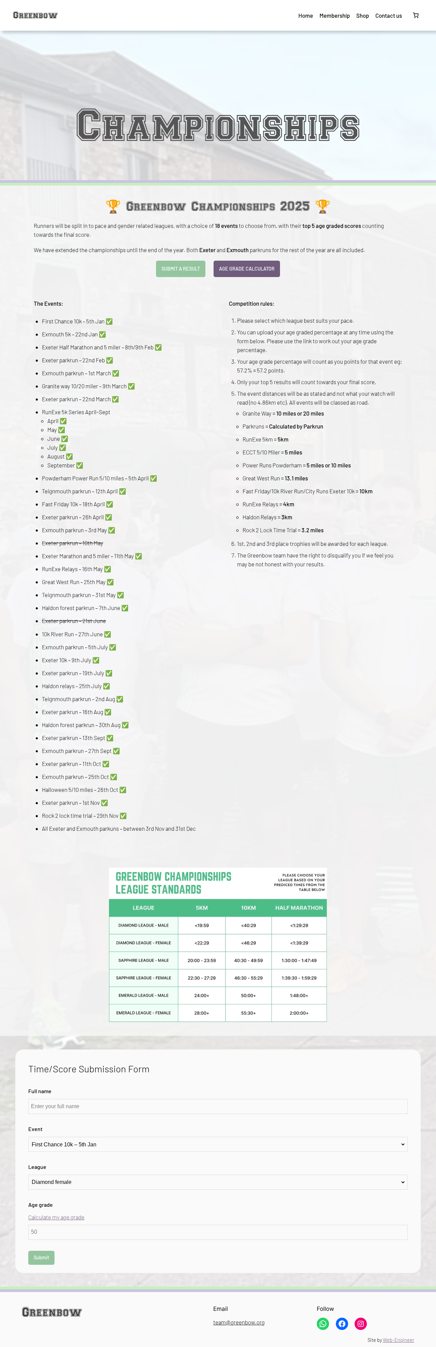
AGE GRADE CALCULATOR (247, 269)
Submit (41, 1257)
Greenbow (35, 15)
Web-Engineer (398, 1340)
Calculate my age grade (56, 1217)
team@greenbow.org (239, 1322)
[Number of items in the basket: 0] (416, 15)
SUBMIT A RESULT (180, 269)
